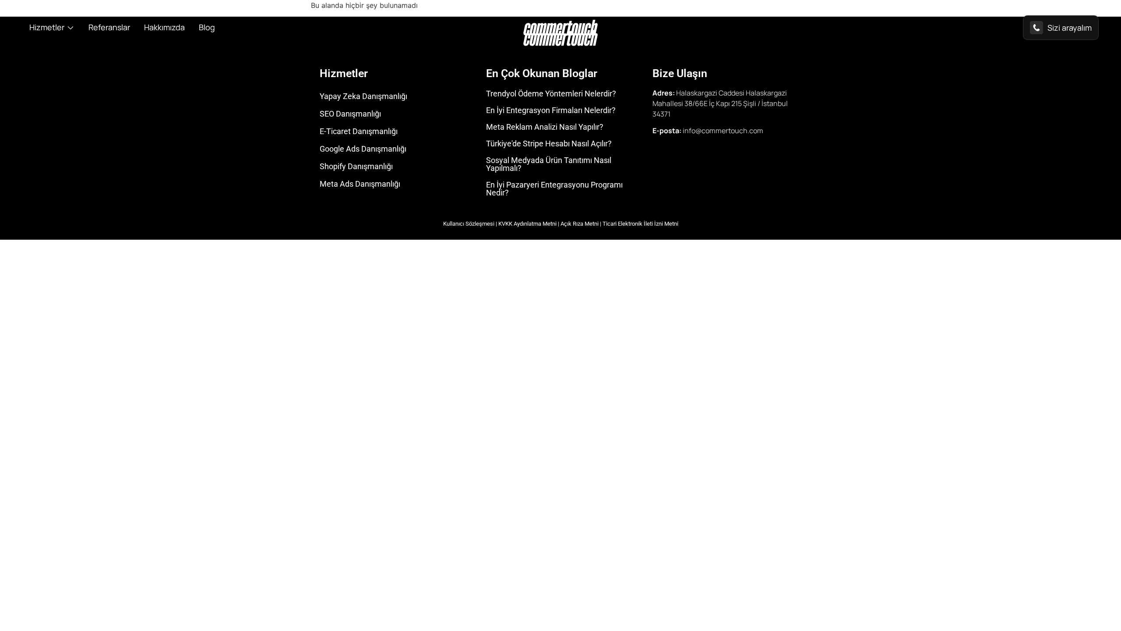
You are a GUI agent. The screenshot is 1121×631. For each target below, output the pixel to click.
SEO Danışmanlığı (350, 113)
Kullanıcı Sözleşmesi (468, 223)
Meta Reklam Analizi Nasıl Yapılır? (544, 126)
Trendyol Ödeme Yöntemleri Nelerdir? (551, 93)
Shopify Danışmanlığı (356, 166)
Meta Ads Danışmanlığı (360, 183)
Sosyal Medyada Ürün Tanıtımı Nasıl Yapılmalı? (548, 164)
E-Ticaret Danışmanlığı (359, 131)
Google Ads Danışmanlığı (363, 148)
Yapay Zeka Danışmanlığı (363, 96)
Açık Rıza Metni (579, 223)
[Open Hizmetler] (70, 27)
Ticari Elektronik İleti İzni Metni (640, 223)
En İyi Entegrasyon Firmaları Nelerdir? (551, 110)
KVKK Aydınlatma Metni (527, 223)
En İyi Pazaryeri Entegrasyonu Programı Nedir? (554, 188)
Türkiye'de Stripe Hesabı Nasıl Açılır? (549, 143)
